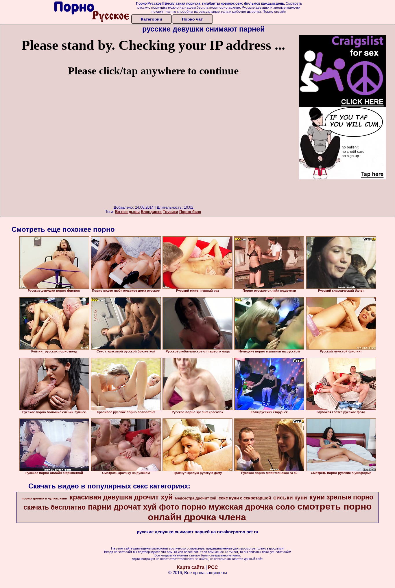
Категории (151, 19)
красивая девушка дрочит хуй (121, 497)
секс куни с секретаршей (245, 498)
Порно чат (192, 19)
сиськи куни (290, 498)
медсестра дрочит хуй (195, 498)
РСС (213, 567)
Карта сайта (190, 567)
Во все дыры (127, 212)
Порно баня (190, 212)
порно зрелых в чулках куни (44, 498)
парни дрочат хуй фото (133, 507)
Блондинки (151, 212)
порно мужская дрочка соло (238, 506)
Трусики (170, 212)
